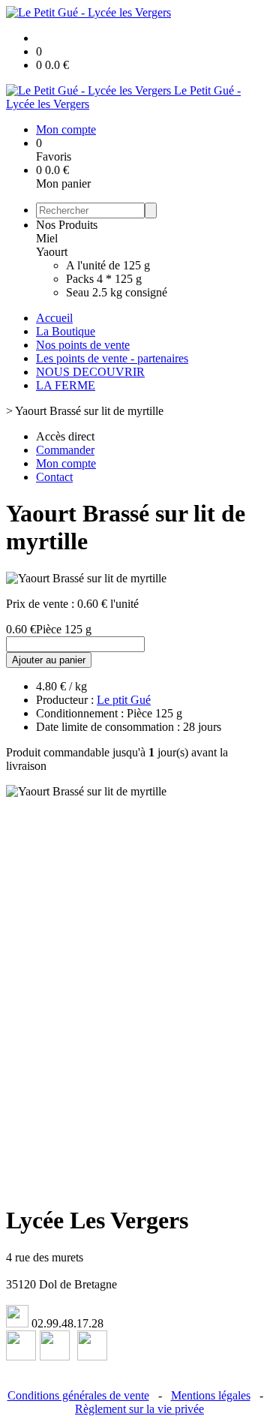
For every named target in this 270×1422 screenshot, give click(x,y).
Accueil (54, 317)
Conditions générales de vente (78, 1395)
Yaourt (52, 251)
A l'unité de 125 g (108, 265)
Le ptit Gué (124, 699)
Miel (47, 238)
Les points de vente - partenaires (112, 358)
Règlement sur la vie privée (139, 1408)
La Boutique (65, 331)
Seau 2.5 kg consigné (116, 292)
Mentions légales (210, 1395)
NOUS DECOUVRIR (90, 371)
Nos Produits (67, 224)
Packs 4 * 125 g (104, 278)
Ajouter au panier (49, 660)
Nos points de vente (83, 344)
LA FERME (65, 385)
